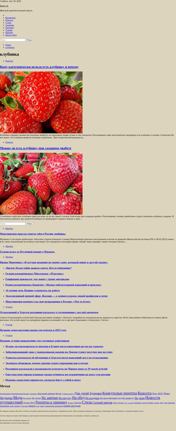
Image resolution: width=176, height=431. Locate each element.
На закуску (65, 397)
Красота (9, 20)
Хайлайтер (137, 403)
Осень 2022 (29, 402)
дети (161, 403)
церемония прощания (54, 406)
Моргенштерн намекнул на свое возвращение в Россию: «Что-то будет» (48, 301)
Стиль (8, 22)
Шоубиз (9, 32)
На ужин (140, 397)
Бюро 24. (4, 6)
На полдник (92, 397)
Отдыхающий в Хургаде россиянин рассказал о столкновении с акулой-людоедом (49, 312)
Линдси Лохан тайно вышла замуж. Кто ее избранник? (39, 268)
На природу (128, 398)
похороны (4, 406)
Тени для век (118, 403)
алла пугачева (147, 403)
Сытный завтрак (102, 402)
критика (171, 403)
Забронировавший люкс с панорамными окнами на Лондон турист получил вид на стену (59, 352)
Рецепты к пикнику (51, 402)
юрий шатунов (71, 405)
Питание (10, 27)
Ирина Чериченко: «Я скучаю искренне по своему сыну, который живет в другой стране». (54, 262)
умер (42, 406)
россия (24, 406)
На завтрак (50, 398)
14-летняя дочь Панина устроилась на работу (33, 290)
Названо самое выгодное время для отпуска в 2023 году (33, 330)
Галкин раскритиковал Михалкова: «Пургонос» (35, 273)
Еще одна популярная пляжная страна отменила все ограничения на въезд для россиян (58, 374)
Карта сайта (11, 35)
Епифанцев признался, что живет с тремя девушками (37, 279)
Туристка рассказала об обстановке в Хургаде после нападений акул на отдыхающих (57, 357)
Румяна (70, 403)
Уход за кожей (129, 403)
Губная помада (68, 394)
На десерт (36, 398)
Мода (17, 397)
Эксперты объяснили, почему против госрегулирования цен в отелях (47, 363)
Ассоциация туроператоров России (14, 394)
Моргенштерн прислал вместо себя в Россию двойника (33, 233)
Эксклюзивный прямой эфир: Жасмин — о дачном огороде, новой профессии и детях (57, 295)
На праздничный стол (111, 398)
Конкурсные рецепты (119, 393)
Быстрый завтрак (46, 393)
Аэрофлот (33, 394)
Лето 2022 (157, 393)
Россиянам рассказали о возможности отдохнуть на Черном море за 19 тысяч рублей (56, 368)
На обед (78, 397)
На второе (27, 398)
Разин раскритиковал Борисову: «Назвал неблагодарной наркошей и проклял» (53, 284)
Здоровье (10, 25)
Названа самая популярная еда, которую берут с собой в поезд (43, 380)
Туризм (9, 30)
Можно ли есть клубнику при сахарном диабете (35, 148)
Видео (58, 393)
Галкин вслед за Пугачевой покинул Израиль (27, 251)
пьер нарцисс (15, 406)
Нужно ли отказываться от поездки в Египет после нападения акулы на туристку (55, 346)
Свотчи (77, 402)
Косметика (11, 18)
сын (37, 406)
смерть (32, 405)
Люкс (166, 393)
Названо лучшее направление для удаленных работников (34, 340)
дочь (166, 403)
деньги (156, 403)
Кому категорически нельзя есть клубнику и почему (39, 67)
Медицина (6, 398)
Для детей (81, 393)
